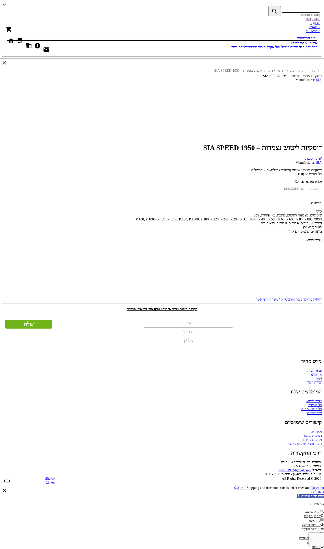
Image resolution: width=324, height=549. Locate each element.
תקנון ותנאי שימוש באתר (305, 444)
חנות (302, 70)
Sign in (315, 23)
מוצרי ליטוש (286, 70)
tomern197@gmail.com (294, 470)
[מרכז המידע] (288, 43)
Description (294, 188)
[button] (310, 496)
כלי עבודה (315, 405)
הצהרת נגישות (312, 436)
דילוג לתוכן (317, 492)
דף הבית (316, 70)
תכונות (314, 188)
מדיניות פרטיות (312, 440)
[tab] (314, 189)
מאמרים (316, 432)
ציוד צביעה (314, 413)
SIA (319, 80)
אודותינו (316, 374)
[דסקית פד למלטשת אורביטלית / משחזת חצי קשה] (162, 269)
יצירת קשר (314, 382)
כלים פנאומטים (311, 409)
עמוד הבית (314, 370)
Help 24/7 (313, 19)
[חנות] (294, 38)
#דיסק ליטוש (313, 158)
